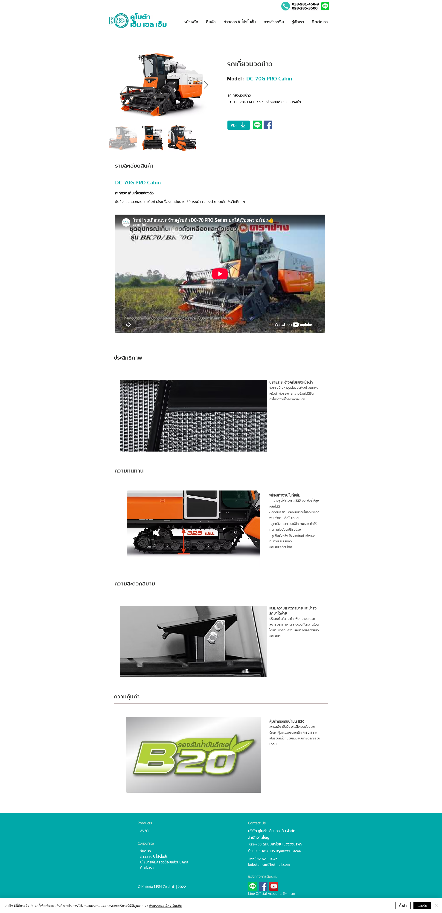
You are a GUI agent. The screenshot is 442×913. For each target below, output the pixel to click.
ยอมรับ (422, 905)
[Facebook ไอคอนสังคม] (268, 125)
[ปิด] (436, 905)
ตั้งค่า (403, 905)
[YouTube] (273, 886)
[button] (325, 6)
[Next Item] (206, 84)
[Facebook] (263, 886)
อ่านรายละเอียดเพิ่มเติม (165, 905)
